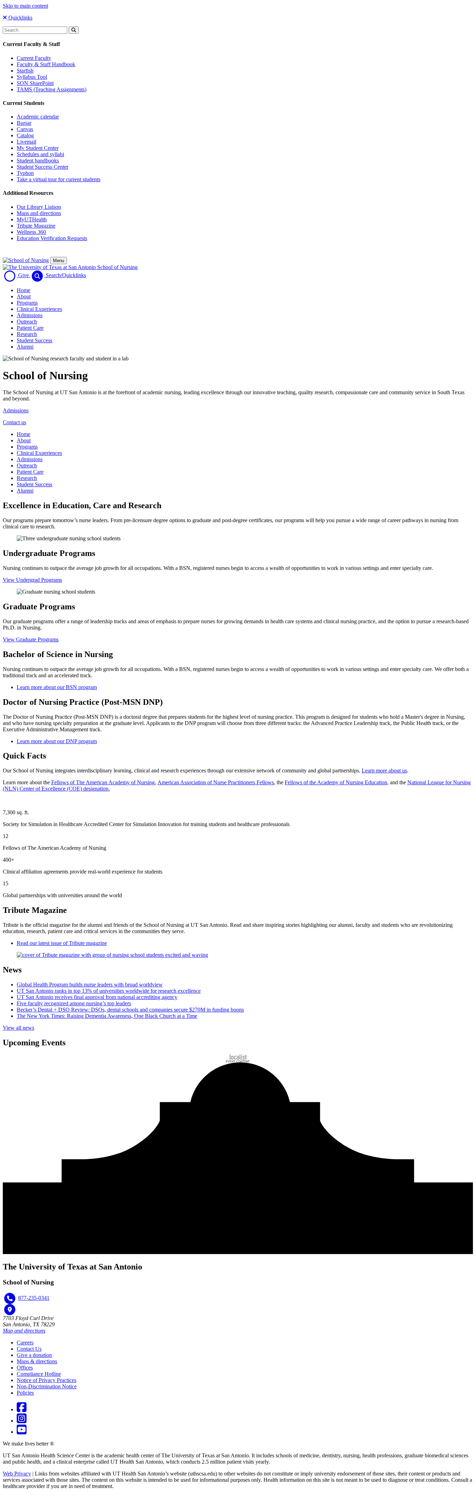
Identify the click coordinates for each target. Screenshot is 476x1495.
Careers (25, 1342)
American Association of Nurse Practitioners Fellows (216, 782)
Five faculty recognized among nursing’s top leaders (74, 1003)
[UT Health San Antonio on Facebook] (21, 1409)
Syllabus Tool (32, 77)
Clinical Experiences (39, 309)
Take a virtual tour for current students (58, 179)
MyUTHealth (32, 219)
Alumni (25, 347)
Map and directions (24, 1331)
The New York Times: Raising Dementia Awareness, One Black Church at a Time (107, 1016)
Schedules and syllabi (40, 154)
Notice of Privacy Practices (46, 1380)
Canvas (25, 129)
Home (23, 290)
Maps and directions (39, 213)
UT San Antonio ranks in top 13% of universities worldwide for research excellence (109, 991)
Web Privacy (17, 1474)
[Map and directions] (10, 1309)
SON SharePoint (35, 83)
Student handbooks (38, 160)
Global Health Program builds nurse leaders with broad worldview (90, 984)
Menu (58, 260)
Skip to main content (25, 6)
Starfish (25, 71)
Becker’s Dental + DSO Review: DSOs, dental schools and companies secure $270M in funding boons (130, 1010)
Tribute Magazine (36, 226)
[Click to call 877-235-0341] (10, 1298)
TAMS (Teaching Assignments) (51, 89)
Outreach (27, 322)
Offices (25, 1368)
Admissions (30, 315)
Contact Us (29, 1349)
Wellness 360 (31, 232)
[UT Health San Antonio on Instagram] (21, 1421)
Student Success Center (42, 167)
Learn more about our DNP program (57, 741)
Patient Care (30, 328)
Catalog (25, 135)
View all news (18, 1028)
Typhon (25, 173)
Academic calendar (38, 117)
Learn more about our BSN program (57, 687)
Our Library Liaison (39, 207)
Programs (27, 303)
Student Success (34, 340)
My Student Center (38, 148)
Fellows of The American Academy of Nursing (103, 782)
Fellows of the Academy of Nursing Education (336, 782)
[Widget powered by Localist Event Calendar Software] (238, 1058)
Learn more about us (384, 770)
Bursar (24, 123)
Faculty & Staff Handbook (46, 64)
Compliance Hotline (39, 1374)
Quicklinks (19, 18)
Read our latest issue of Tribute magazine (62, 943)
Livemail (26, 142)
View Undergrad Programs (32, 580)
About (24, 296)
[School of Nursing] (26, 260)
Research (27, 334)
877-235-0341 (33, 1298)
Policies (25, 1393)
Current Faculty (34, 58)
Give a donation (34, 1355)
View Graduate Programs (31, 639)
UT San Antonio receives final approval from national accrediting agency (97, 997)
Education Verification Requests (52, 238)
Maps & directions (37, 1361)
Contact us (14, 422)
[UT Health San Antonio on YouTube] (21, 1432)
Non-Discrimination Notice (47, 1386)
